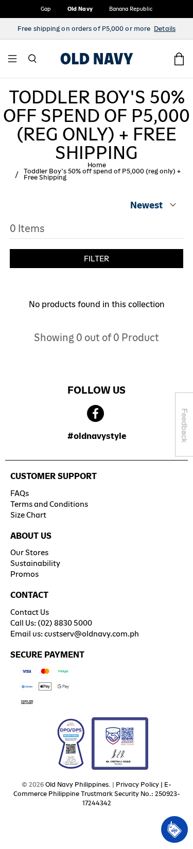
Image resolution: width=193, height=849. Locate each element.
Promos (24, 574)
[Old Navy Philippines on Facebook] (95, 414)
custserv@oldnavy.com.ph (91, 633)
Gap (46, 9)
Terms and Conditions (49, 504)
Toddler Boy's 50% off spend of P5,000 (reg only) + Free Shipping (102, 174)
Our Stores (29, 552)
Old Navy (80, 9)
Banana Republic (131, 9)
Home (96, 165)
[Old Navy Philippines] (96, 59)
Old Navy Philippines (77, 784)
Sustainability (35, 563)
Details (165, 28)
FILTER (96, 258)
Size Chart (28, 514)
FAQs (19, 493)
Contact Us (29, 612)
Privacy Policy (137, 784)
